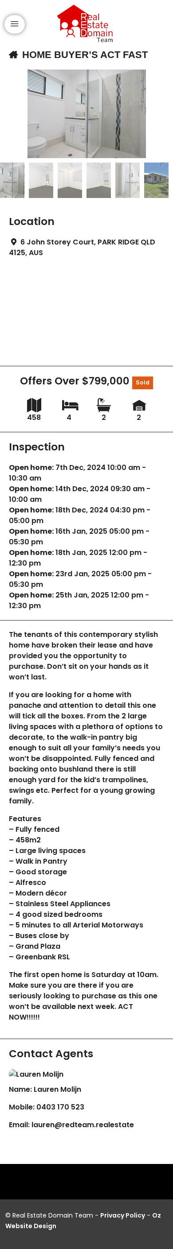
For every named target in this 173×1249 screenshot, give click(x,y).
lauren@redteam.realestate (82, 1125)
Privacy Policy (122, 1215)
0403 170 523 (60, 1107)
